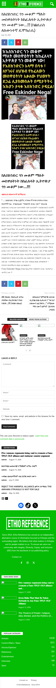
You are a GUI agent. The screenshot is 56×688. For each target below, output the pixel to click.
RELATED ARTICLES (17, 319)
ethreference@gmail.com (33, 557)
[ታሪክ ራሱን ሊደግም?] (9, 332)
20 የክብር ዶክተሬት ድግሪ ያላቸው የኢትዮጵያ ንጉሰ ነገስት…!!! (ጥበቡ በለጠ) (12, 300)
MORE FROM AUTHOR (37, 319)
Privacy (34, 680)
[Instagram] (28, 563)
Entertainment (7, 656)
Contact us (23, 680)
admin (4, 459)
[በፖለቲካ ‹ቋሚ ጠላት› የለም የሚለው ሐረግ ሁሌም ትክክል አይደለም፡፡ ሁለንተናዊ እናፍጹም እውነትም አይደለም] (28, 330)
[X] (34, 563)
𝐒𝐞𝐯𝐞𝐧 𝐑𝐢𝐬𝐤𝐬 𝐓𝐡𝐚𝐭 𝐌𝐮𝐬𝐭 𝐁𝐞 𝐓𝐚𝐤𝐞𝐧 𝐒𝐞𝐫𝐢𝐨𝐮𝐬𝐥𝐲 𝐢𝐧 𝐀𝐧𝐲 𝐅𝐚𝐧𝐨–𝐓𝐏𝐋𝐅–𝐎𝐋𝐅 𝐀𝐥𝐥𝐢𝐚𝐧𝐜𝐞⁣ (34, 600)
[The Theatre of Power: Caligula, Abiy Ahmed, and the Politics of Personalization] (8, 617)
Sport (3, 665)
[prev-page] (26, 350)
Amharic (5, 340)
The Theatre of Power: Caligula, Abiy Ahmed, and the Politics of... (35, 614)
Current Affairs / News (10, 643)
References (6, 652)
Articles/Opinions (8, 647)
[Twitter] (11, 42)
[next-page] (29, 350)
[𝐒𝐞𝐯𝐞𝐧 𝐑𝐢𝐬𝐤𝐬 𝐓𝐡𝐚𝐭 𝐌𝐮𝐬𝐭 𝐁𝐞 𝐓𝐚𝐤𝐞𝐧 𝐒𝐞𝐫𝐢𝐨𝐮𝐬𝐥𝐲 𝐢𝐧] (8, 602)
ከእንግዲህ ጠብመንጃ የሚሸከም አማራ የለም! (45, 339)
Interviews (5, 661)
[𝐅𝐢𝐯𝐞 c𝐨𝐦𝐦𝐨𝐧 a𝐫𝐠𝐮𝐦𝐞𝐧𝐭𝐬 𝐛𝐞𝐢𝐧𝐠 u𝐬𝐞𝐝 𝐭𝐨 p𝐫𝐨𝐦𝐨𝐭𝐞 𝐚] (8, 586)
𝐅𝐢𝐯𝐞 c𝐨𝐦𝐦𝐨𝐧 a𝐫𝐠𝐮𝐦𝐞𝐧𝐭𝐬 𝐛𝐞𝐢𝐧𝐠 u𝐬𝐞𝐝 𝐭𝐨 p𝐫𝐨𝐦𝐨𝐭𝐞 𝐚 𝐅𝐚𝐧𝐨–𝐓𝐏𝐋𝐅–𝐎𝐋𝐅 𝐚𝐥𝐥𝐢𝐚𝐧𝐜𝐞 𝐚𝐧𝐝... (36, 585)
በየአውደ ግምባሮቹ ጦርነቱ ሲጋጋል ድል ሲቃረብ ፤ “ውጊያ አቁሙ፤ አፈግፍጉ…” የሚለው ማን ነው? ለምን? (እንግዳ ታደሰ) (42, 303)
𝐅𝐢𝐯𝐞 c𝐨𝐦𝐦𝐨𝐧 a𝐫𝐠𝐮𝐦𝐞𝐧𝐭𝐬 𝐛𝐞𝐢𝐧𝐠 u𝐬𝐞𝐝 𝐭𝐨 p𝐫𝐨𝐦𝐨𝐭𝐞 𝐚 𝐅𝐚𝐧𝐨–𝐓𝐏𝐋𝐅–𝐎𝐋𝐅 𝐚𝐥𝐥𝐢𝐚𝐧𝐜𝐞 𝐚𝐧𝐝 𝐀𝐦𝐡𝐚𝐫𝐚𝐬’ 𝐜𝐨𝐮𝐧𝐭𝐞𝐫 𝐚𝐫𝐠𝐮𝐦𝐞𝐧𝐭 (27, 454)
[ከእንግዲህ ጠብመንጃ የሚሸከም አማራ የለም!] (46, 330)
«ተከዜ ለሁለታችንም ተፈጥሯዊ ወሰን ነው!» (18, 476)
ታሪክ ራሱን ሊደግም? (8, 342)
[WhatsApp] (25, 42)
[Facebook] (4, 42)
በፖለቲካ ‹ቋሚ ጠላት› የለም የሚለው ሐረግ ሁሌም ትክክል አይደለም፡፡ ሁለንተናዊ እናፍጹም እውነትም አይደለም (27, 341)
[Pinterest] (18, 42)
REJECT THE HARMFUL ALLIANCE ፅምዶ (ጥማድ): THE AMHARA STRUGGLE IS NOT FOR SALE (26, 488)
